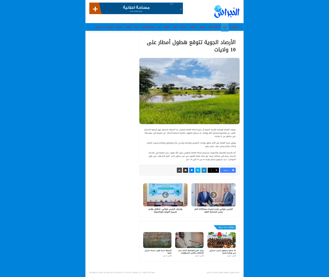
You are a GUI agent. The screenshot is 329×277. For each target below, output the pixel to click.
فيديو (118, 27)
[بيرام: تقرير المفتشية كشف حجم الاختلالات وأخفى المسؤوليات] (189, 240)
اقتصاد (128, 27)
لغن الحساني (148, 27)
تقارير (202, 27)
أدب (159, 27)
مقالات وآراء (214, 27)
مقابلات (193, 27)
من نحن (99, 27)
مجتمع (183, 27)
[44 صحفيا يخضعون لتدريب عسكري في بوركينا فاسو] (221, 240)
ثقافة (166, 27)
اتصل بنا (109, 27)
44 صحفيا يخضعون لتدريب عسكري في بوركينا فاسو (222, 252)
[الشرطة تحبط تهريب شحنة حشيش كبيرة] (157, 240)
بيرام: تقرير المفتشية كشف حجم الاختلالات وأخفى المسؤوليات (191, 252)
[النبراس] (227, 11)
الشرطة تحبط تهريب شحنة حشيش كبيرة (158, 252)
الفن (175, 27)
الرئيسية (234, 27)
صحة (137, 27)
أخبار (225, 27)
